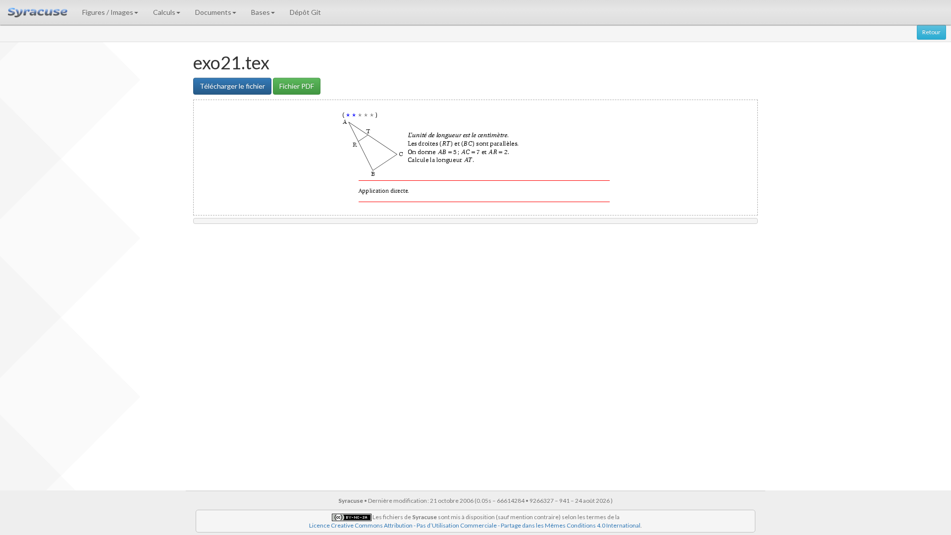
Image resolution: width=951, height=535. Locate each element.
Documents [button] (213, 12)
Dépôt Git (305, 12)
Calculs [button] (164, 12)
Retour (931, 32)
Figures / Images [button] (107, 12)
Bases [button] (260, 12)
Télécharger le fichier (232, 86)
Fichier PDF (296, 86)
